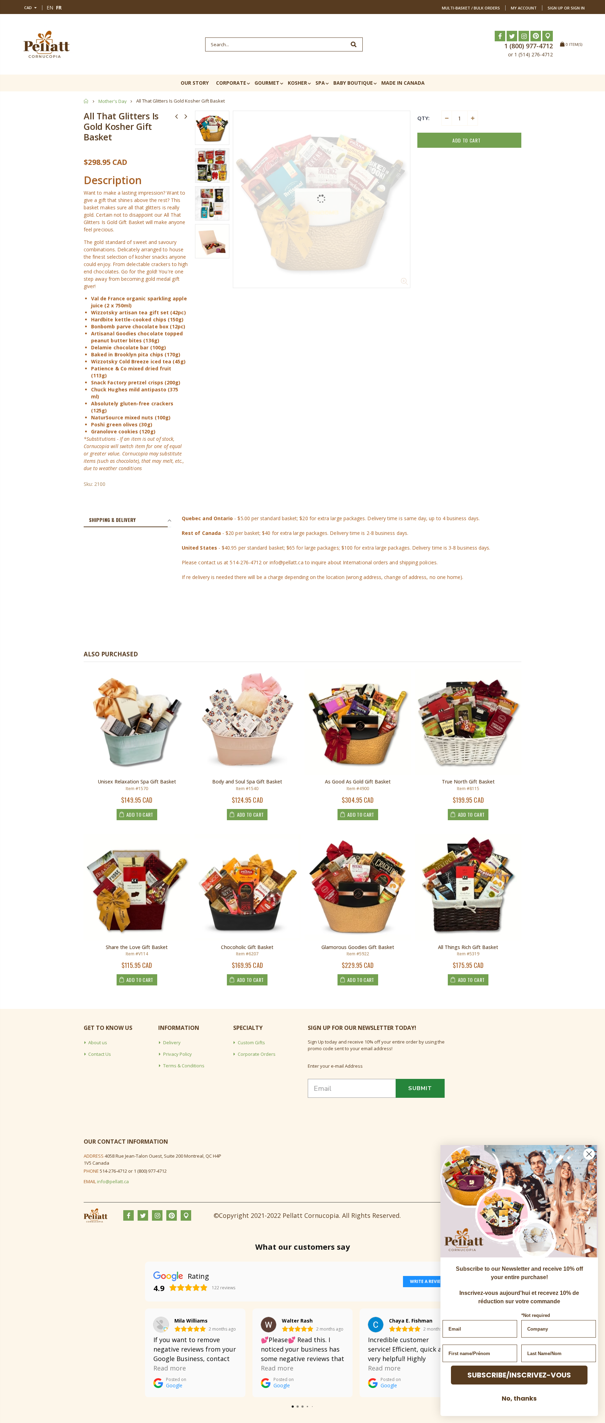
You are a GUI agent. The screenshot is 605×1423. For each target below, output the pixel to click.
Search (354, 44)
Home (86, 101)
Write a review (427, 1281)
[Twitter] (512, 36)
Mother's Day (112, 101)
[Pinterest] (535, 36)
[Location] (547, 36)
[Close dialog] (589, 1154)
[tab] (126, 520)
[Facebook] (500, 36)
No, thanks (519, 1398)
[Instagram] (524, 36)
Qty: (423, 117)
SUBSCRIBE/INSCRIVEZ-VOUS (519, 1375)
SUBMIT (420, 1088)
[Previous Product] (176, 116)
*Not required (535, 1315)
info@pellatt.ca (113, 1181)
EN (50, 7)
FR (59, 7)
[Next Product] (186, 116)
